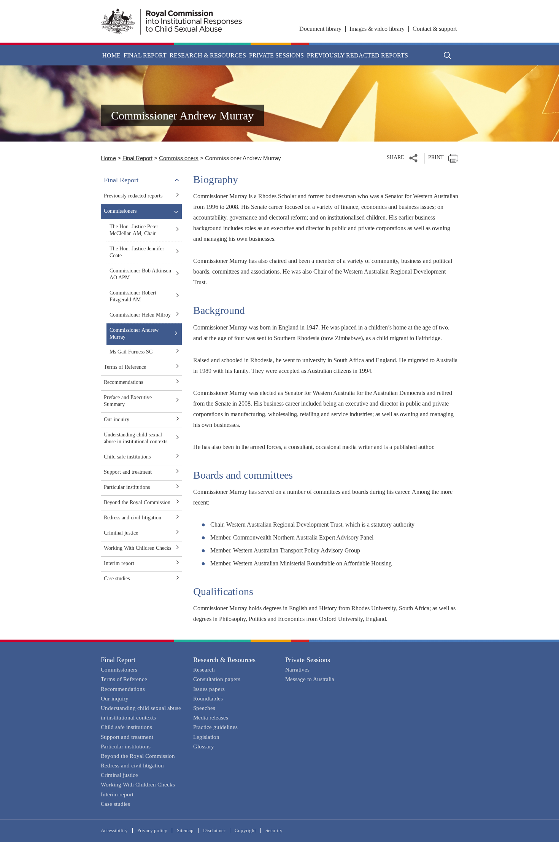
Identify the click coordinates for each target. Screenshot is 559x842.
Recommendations (123, 382)
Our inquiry (116, 419)
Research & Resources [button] (208, 55)
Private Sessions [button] (276, 55)
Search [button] (447, 55)
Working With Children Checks (137, 548)
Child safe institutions (127, 457)
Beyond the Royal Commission (137, 502)
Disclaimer (214, 830)
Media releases (210, 718)
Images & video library (377, 28)
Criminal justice (121, 533)
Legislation (206, 737)
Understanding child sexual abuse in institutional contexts (135, 438)
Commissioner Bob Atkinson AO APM (140, 274)
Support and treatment (128, 472)
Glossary (203, 746)
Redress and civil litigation (132, 517)
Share (395, 157)
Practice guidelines (215, 727)
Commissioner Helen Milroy (140, 315)
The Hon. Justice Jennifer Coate (137, 252)
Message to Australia (309, 679)
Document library (320, 28)
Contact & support (435, 28)
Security (274, 830)
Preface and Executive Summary (128, 401)
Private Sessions (307, 660)
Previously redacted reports (357, 55)
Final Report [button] (145, 55)
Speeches (204, 708)
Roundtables (208, 699)
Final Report (137, 158)
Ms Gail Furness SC (131, 352)
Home (111, 55)
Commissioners (179, 158)
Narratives (297, 670)
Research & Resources (224, 660)
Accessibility (114, 830)
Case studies (117, 578)
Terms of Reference (125, 367)
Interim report (119, 563)
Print (436, 157)
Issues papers (209, 689)
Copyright (245, 830)
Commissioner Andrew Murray (134, 333)
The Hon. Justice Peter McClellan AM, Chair (134, 230)
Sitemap (185, 830)
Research (204, 670)
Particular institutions (127, 487)
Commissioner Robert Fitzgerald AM (133, 296)
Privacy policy (152, 830)
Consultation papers (216, 679)
